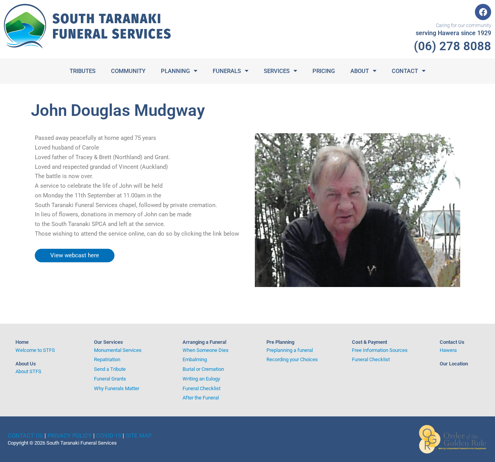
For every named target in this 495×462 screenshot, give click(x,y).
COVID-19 (108, 435)
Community (128, 71)
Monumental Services (118, 350)
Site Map (139, 435)
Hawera (448, 350)
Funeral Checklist (201, 388)
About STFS (28, 371)
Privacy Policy (70, 435)
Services (277, 71)
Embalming (195, 359)
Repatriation (107, 359)
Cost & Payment (369, 342)
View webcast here (74, 255)
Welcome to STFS (35, 350)
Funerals (227, 71)
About (359, 71)
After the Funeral (201, 398)
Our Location (454, 364)
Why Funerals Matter (116, 388)
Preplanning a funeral (289, 350)
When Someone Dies (206, 350)
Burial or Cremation (203, 369)
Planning (175, 71)
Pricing (323, 71)
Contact (405, 71)
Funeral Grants (110, 379)
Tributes (83, 71)
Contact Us (452, 342)
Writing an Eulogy (201, 379)
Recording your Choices (292, 359)
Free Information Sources (380, 350)
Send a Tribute (110, 369)
